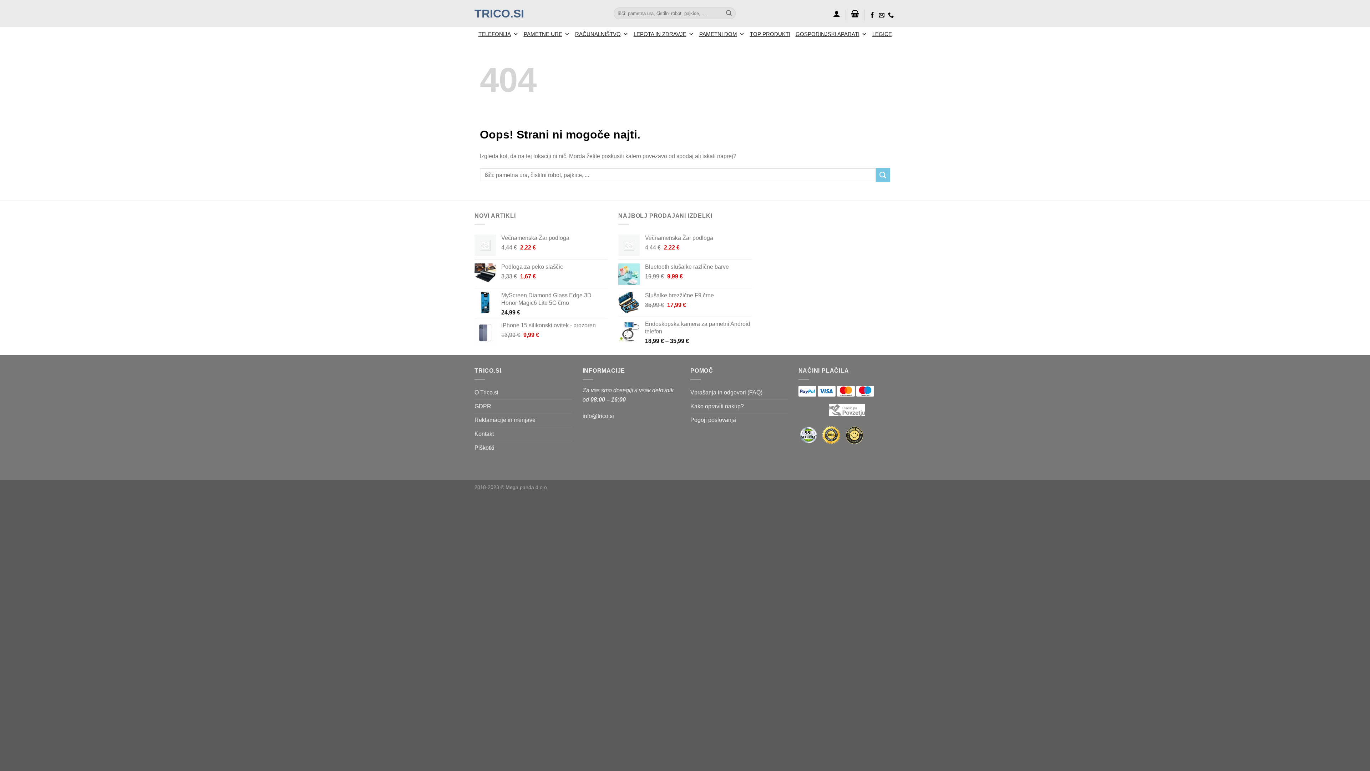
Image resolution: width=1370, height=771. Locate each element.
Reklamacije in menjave (505, 420)
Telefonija (494, 34)
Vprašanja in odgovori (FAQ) (726, 392)
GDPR (483, 406)
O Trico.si (486, 392)
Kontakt (484, 434)
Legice (882, 34)
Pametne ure (543, 34)
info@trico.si (598, 416)
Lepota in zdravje (660, 34)
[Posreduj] (729, 13)
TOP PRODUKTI (770, 34)
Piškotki (484, 448)
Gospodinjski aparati (827, 34)
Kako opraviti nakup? (717, 406)
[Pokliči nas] (891, 15)
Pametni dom (718, 34)
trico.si (499, 13)
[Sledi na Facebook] (872, 15)
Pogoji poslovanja (713, 420)
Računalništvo (598, 34)
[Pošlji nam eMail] (881, 15)
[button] (836, 13)
